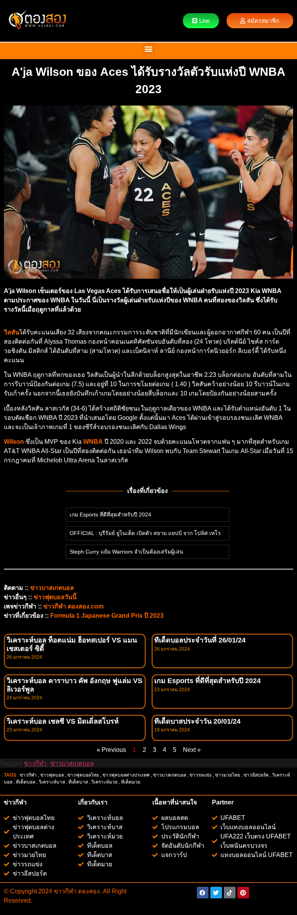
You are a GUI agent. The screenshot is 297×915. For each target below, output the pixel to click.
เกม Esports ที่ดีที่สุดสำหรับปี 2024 (110, 514)
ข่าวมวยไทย (227, 775)
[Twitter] (216, 892)
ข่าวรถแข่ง (200, 775)
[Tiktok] (230, 892)
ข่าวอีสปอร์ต (256, 775)
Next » (192, 749)
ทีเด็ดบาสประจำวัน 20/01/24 (197, 721)
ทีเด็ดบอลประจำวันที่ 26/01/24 (200, 640)
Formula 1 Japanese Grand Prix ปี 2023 (107, 615)
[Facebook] (202, 892)
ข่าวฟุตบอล (52, 775)
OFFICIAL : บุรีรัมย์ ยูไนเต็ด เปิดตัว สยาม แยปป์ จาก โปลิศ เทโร (145, 533)
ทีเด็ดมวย (131, 782)
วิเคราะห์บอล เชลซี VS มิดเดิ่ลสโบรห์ (63, 721)
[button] (148, 49)
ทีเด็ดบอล (25, 782)
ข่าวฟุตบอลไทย (83, 775)
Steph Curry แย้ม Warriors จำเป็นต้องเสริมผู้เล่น (126, 552)
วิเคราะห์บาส (52, 782)
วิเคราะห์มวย (104, 782)
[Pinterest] (243, 892)
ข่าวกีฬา (35, 763)
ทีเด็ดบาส (78, 782)
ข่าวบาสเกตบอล (52, 587)
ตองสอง (88, 891)
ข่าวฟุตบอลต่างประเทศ (126, 775)
